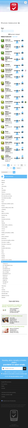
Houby (2, 199)
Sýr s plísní (5, 267)
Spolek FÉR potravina (6, 382)
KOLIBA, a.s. (7, 109)
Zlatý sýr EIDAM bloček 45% (8, 59)
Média (2, 386)
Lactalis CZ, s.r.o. (8, 139)
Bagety (3, 182)
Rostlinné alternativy (6, 248)
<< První (4, 165)
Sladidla (3, 255)
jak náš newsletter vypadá (17, 376)
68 (11, 165)
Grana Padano (9, 101)
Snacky (3, 257)
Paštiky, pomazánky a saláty (7, 232)
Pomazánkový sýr (7, 273)
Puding (2, 246)
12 (2, 136)
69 (14, 165)
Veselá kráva (8, 51)
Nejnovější (14, 36)
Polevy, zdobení (4, 236)
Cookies (3, 396)
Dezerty (3, 192)
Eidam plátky (8, 142)
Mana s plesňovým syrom (8, 113)
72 (25, 165)
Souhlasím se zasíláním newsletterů (14, 371)
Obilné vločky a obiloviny (6, 225)
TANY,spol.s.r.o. (8, 72)
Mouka (2, 217)
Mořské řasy (4, 215)
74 (10, 168)
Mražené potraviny (5, 219)
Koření (2, 205)
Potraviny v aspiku (5, 242)
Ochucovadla (4, 226)
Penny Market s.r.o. (8, 103)
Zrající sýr (5, 280)
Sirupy (2, 253)
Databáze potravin (12, 23)
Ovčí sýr (4, 283)
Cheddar (7, 64)
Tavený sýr (5, 263)
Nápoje (3, 223)
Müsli (2, 221)
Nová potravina (9, 176)
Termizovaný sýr (6, 270)
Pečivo (2, 234)
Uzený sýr (7, 40)
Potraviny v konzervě (6, 244)
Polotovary (3, 238)
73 (7, 168)
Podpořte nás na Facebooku (9, 400)
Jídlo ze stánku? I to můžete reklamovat (12, 316)
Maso (2, 211)
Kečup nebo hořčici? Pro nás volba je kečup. (13, 326)
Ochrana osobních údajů (6, 394)
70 (18, 165)
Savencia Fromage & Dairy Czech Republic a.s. (9, 160)
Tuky (2, 287)
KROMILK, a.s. (7, 133)
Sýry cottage (6, 272)
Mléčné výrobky (5, 213)
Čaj (2, 188)
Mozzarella (5, 278)
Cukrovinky (3, 186)
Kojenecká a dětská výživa (7, 203)
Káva (2, 201)
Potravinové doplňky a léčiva (7, 240)
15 (2, 45)
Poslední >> (19, 168)
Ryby (2, 250)
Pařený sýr (5, 275)
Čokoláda (3, 190)
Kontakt (3, 388)
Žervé (6, 125)
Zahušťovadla (4, 293)
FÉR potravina (4, 23)
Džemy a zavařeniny (6, 194)
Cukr (2, 184)
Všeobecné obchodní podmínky (8, 392)
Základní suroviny (5, 295)
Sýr (2, 261)
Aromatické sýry (6, 268)
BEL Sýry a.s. (7, 98)
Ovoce (3, 230)
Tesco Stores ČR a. (9, 41)
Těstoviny (3, 285)
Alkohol (3, 180)
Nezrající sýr (5, 282)
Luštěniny (3, 209)
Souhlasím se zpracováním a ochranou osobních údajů (15, 373)
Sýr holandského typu (8, 265)
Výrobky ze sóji (4, 291)
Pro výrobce (4, 384)
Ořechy (3, 228)
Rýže (2, 252)
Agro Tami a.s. (8, 116)
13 (2, 96)
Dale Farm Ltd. (8, 66)
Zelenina (3, 297)
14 (2, 64)
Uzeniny (3, 289)
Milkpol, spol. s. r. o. (8, 61)
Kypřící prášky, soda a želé (7, 207)
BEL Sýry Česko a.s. (9, 152)
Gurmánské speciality (6, 197)
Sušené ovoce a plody (6, 259)
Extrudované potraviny (6, 196)
